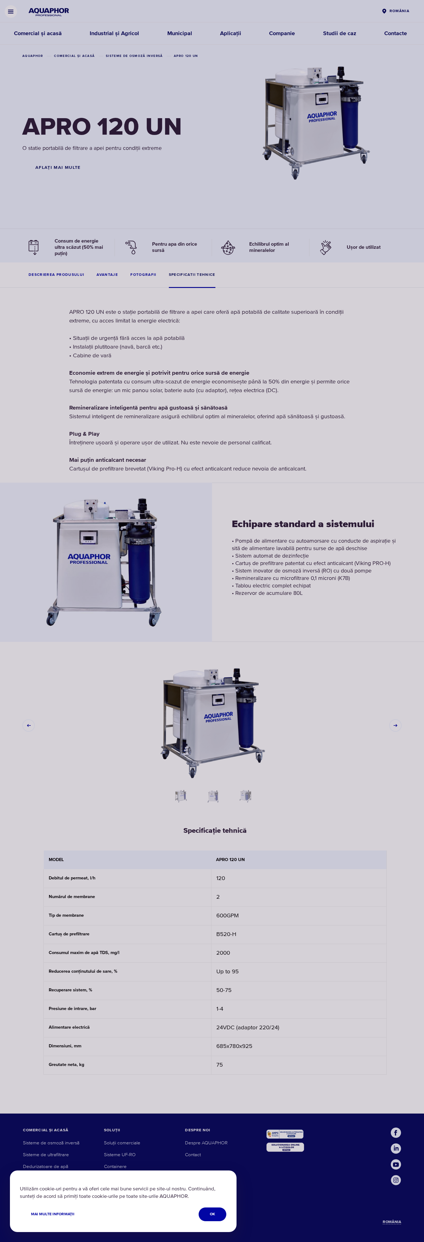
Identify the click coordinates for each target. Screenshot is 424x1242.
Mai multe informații (52, 1214)
